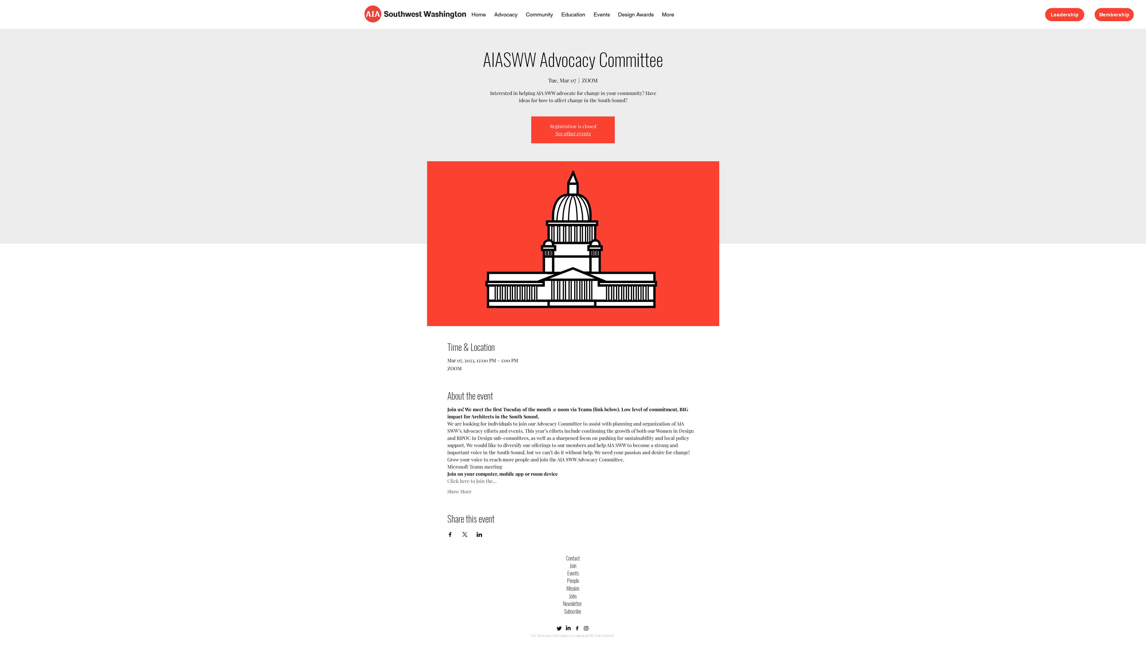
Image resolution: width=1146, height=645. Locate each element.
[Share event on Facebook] (450, 534)
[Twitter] (559, 628)
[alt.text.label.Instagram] (586, 628)
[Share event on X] (465, 534)
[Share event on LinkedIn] (479, 534)
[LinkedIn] (568, 628)
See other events (573, 133)
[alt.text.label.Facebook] (577, 628)
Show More (459, 491)
